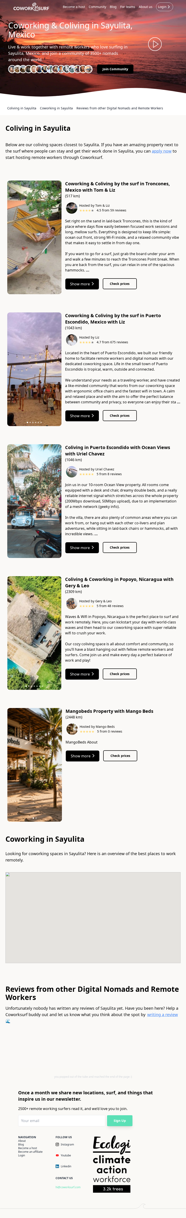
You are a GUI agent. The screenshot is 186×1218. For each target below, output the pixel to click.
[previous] (9, 238)
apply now (161, 151)
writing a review (162, 1014)
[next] (59, 238)
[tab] (27, 422)
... (87, 270)
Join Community (115, 69)
